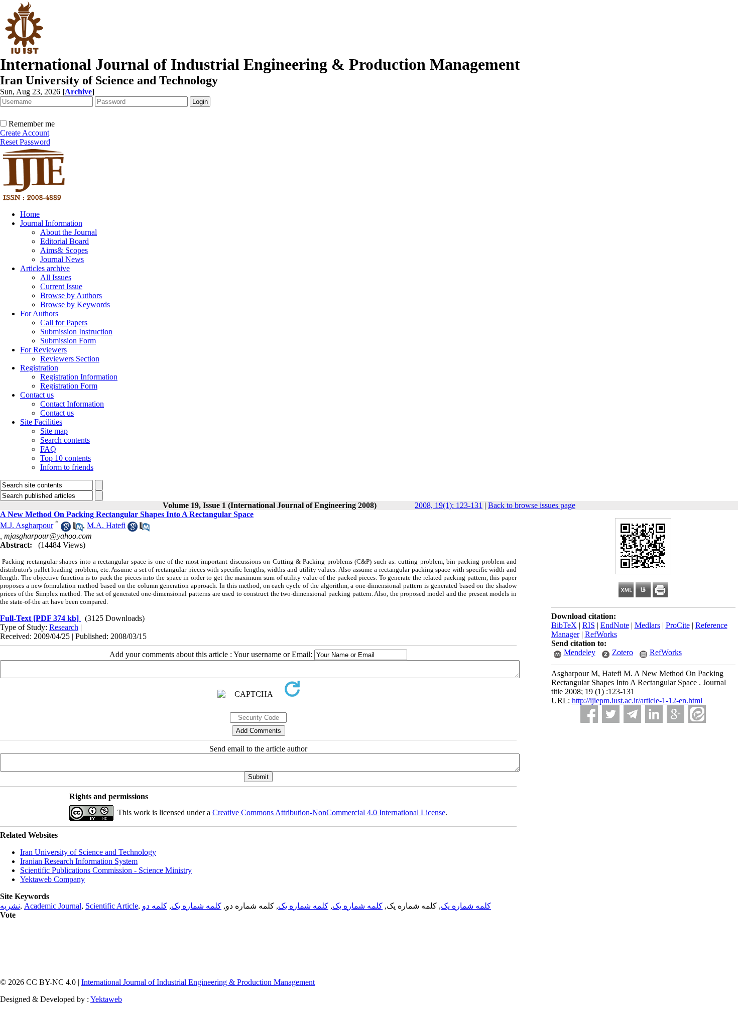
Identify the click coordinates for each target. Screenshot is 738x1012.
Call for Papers (63, 322)
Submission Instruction (76, 331)
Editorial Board (64, 241)
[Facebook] (589, 714)
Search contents (65, 440)
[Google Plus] (675, 714)
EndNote (614, 625)
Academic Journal (52, 906)
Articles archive (45, 268)
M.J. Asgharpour (26, 525)
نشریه (10, 906)
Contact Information (72, 404)
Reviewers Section (69, 358)
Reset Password (25, 142)
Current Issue (61, 286)
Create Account (24, 133)
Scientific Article (111, 906)
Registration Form (68, 386)
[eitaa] (697, 714)
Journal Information (51, 223)
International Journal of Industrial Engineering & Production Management (198, 982)
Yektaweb (106, 999)
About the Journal (68, 232)
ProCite (678, 625)
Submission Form (68, 340)
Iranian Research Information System (79, 861)
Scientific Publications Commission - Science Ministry (106, 870)
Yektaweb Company (52, 879)
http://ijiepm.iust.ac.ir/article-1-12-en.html (637, 700)
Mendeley (579, 652)
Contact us (37, 395)
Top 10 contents (65, 458)
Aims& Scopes (64, 250)
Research (63, 627)
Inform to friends (66, 467)
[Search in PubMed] (78, 529)
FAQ (48, 449)
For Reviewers (43, 349)
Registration (39, 367)
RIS (588, 625)
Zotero (622, 652)
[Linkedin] (654, 714)
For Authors (39, 313)
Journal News (62, 259)
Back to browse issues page (531, 505)
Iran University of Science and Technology (88, 852)
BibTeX (564, 625)
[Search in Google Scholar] (66, 529)
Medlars (647, 625)
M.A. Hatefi (106, 525)
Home (30, 214)
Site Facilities (41, 422)
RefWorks (601, 634)
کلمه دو (154, 906)
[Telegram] (632, 714)
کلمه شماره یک (466, 906)
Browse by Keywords (75, 304)
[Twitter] (611, 714)
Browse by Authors (71, 295)
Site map (54, 431)
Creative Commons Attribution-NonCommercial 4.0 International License (328, 812)
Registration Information (78, 376)
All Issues (55, 277)
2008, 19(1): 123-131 (448, 505)
